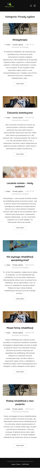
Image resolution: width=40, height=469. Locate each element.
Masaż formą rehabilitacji (20, 328)
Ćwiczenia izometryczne (20, 112)
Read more (21, 83)
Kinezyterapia (20, 39)
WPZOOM (25, 464)
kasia (8, 45)
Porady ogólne (18, 45)
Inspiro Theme (15, 464)
